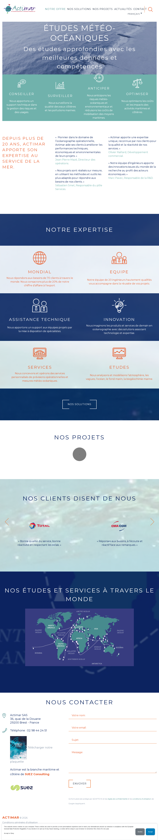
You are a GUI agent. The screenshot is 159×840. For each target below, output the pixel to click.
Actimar (10, 817)
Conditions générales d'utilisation (20, 822)
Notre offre (55, 9)
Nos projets (103, 9)
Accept (150, 832)
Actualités (123, 9)
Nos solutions (79, 9)
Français (134, 14)
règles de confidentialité (117, 799)
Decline (140, 832)
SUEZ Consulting (37, 774)
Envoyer (80, 783)
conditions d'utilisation (141, 799)
